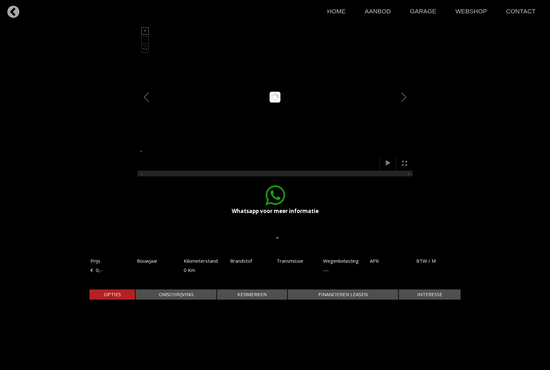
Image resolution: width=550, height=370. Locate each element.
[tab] (112, 294)
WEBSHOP (471, 11)
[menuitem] (336, 10)
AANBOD (378, 11)
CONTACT (521, 11)
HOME (336, 11)
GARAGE (423, 11)
